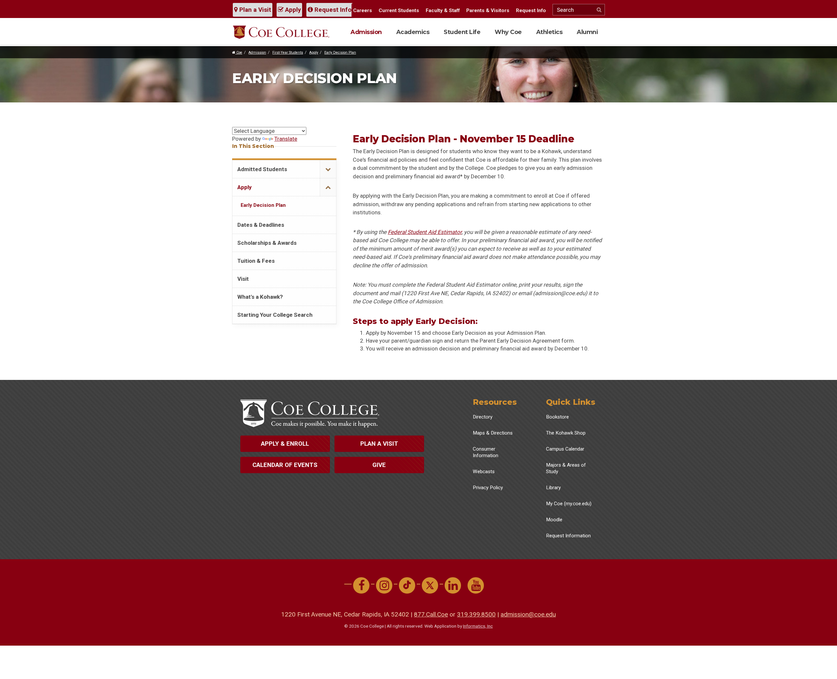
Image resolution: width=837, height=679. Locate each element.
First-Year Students (287, 52)
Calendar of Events (284, 465)
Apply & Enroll (285, 443)
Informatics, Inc (478, 626)
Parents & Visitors (487, 10)
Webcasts (484, 471)
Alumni (587, 31)
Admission (366, 31)
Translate (285, 138)
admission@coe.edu (528, 614)
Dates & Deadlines (260, 225)
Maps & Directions (493, 433)
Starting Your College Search (275, 315)
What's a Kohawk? (260, 297)
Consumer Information (485, 452)
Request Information (568, 536)
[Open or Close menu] (328, 169)
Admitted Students (262, 169)
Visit (243, 279)
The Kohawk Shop (566, 433)
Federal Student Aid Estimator (425, 232)
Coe (238, 52)
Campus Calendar (565, 449)
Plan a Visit (254, 9)
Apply (292, 9)
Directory (482, 417)
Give (379, 465)
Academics (413, 31)
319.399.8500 (476, 614)
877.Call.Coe (431, 614)
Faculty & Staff (443, 10)
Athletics (549, 31)
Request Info (332, 9)
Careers (362, 10)
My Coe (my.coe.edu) (568, 504)
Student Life (462, 31)
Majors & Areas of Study (566, 468)
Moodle (554, 520)
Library (553, 488)
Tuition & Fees (256, 261)
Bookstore (557, 417)
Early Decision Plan (340, 52)
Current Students (399, 10)
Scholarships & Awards (267, 243)
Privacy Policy (488, 488)
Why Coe (508, 31)
